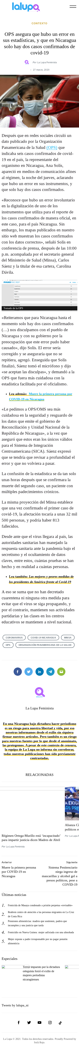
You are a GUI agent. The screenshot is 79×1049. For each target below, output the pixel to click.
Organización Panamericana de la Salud (45, 645)
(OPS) (51, 147)
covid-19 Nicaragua (43, 637)
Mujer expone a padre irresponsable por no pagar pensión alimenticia (37, 941)
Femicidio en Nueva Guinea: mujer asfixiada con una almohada (41, 932)
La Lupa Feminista (47, 62)
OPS (8, 645)
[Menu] (73, 6)
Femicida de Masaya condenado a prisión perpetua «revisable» (40, 905)
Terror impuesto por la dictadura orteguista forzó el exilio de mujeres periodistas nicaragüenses (41, 973)
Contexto (39, 23)
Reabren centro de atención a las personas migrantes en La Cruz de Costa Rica (41, 914)
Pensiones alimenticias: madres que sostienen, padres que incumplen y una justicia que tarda (37, 923)
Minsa (67, 637)
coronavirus (14, 637)
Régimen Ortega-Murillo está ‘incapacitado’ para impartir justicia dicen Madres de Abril (31, 838)
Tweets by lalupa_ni (15, 1005)
